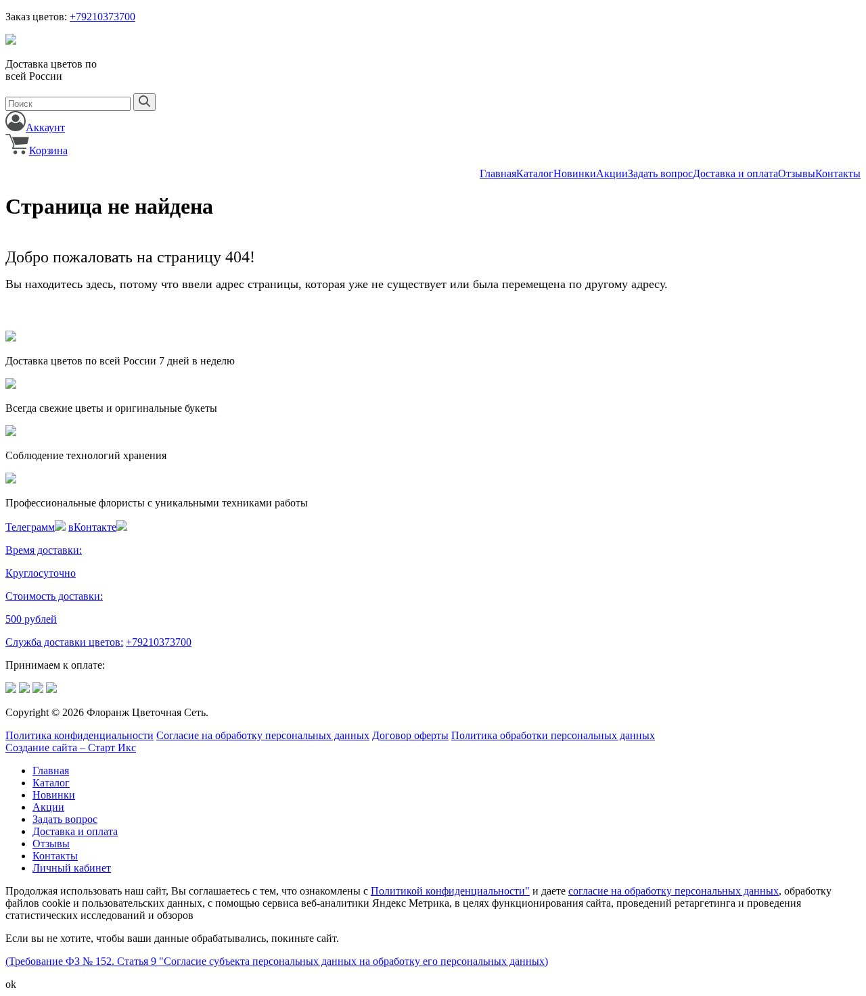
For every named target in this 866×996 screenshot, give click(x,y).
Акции (612, 173)
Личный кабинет (71, 868)
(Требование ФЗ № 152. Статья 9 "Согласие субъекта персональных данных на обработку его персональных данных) (276, 961)
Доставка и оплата (735, 173)
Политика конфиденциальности (79, 735)
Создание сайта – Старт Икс (70, 747)
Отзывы (796, 173)
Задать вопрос (660, 173)
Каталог (534, 173)
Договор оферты (410, 735)
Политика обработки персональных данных (553, 735)
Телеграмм (30, 527)
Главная (498, 173)
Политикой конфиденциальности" (450, 891)
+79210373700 (102, 16)
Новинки (574, 173)
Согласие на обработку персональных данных (262, 735)
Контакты (838, 173)
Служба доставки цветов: (64, 642)
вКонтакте (92, 527)
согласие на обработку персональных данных (673, 891)
